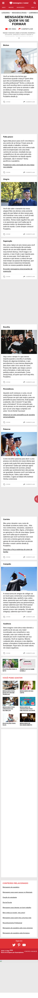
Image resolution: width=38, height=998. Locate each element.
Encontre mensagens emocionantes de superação (17, 270)
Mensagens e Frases (19, 12)
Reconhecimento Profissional (12, 923)
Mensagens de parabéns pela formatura (16, 933)
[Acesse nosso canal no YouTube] (24, 945)
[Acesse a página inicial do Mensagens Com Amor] (19, 3)
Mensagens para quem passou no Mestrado (17, 892)
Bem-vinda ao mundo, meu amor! (14, 912)
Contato (27, 951)
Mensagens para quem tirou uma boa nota (17, 918)
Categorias (6, 12)
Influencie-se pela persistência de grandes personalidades (19, 416)
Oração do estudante (10, 897)
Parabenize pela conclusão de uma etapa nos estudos (18, 166)
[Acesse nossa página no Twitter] (14, 945)
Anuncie (34, 951)
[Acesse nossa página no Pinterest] (19, 945)
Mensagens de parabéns (11, 887)
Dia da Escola (7, 902)
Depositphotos (19, 952)
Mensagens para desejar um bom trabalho (17, 907)
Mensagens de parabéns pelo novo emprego (18, 928)
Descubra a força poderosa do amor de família (17, 551)
